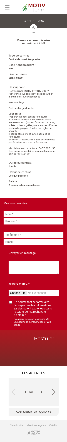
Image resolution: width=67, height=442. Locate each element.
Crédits (53, 425)
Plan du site (16, 425)
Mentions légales (36, 425)
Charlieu (33, 392)
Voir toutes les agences (33, 412)
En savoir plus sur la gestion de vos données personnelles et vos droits (32, 322)
